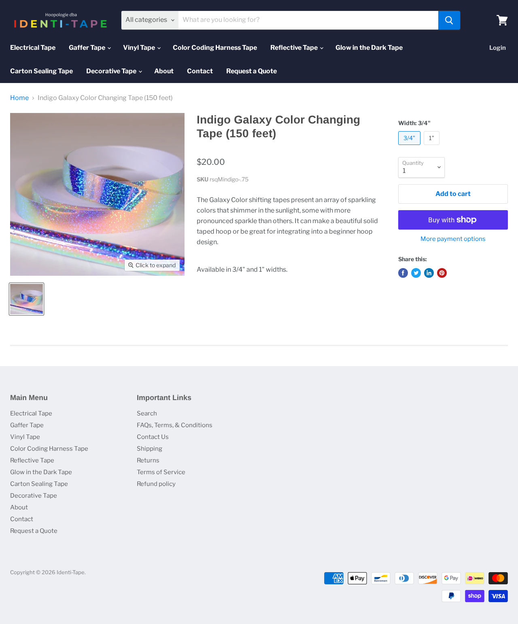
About (164, 71)
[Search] (449, 20)
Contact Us (153, 437)
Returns (148, 460)
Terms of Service (161, 472)
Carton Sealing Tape (41, 71)
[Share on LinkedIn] (429, 273)
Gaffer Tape (87, 47)
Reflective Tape (294, 47)
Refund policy (156, 484)
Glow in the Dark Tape (369, 47)
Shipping (149, 448)
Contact (200, 71)
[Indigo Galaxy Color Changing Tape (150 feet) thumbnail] (26, 299)
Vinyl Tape (139, 47)
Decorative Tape (112, 71)
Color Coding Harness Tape (215, 47)
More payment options (453, 239)
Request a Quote (251, 71)
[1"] (433, 147)
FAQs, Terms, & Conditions (174, 425)
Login (497, 47)
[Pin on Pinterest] (442, 273)
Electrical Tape (32, 47)
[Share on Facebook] (403, 273)
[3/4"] (410, 147)
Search (147, 413)
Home (19, 98)
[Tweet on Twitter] (416, 273)
